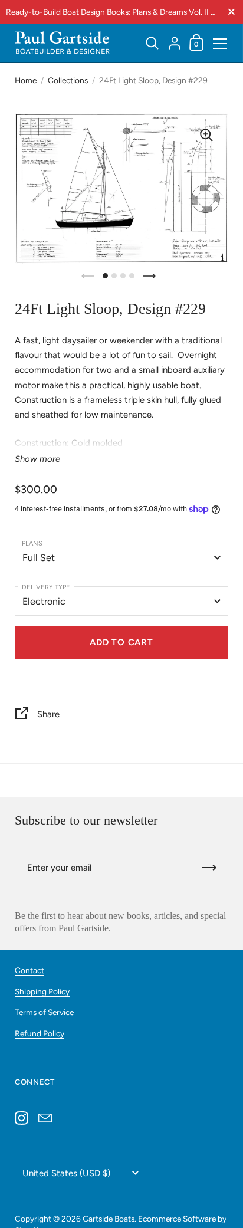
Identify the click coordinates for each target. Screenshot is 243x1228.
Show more (37, 459)
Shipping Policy (42, 991)
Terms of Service (44, 1012)
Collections (68, 80)
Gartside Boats (108, 1218)
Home (26, 80)
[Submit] (209, 868)
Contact (29, 970)
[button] (105, 275)
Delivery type (46, 587)
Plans (32, 543)
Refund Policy (39, 1033)
